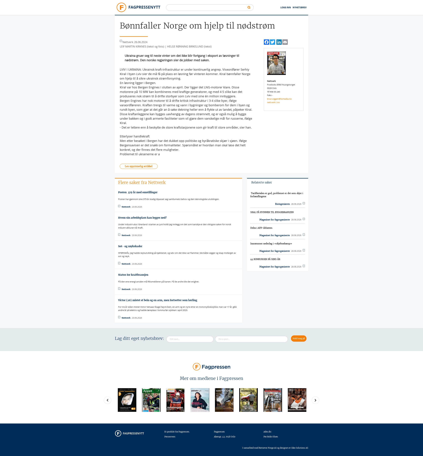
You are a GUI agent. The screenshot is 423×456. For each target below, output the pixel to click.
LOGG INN (285, 7)
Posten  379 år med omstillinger (137, 192)
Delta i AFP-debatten (261, 228)
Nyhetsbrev (300, 7)
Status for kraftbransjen (133, 274)
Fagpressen (219, 431)
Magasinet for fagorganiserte (274, 219)
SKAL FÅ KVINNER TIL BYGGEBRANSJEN (272, 212)
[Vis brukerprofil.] (276, 62)
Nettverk (126, 206)
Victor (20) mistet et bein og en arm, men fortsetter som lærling (157, 300)
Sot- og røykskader (130, 246)
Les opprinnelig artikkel (139, 166)
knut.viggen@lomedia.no (279, 98)
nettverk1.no (273, 102)
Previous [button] (107, 400)
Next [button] (315, 400)
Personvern (169, 436)
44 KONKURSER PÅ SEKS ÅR (265, 259)
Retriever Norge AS (268, 448)
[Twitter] (272, 42)
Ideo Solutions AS (299, 448)
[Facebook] (266, 42)
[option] (127, 400)
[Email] (285, 42)
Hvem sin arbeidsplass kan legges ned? (142, 217)
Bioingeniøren (282, 204)
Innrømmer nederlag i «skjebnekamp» (271, 243)
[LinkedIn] (279, 42)
